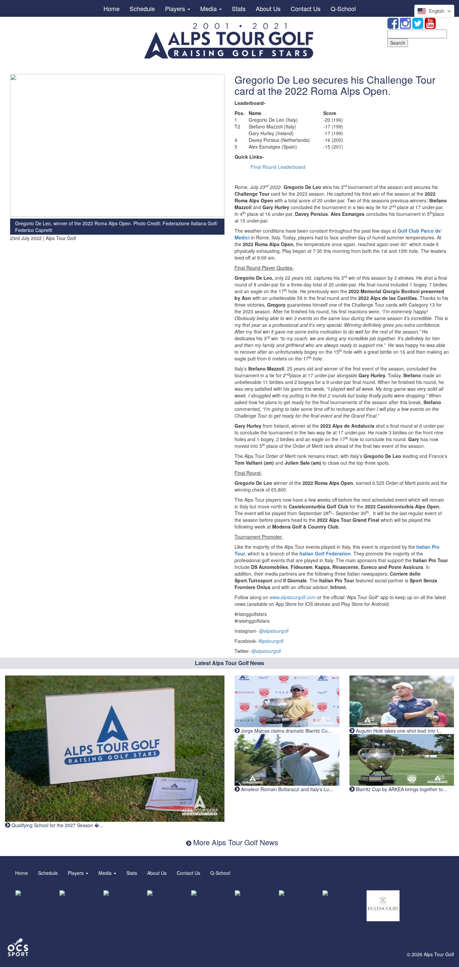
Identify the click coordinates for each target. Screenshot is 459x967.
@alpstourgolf (274, 630)
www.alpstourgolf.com (292, 597)
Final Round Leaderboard (278, 166)
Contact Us (306, 8)
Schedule (142, 8)
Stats (239, 8)
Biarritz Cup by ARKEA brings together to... (400, 789)
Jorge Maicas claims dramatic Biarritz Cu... (286, 730)
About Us (268, 8)
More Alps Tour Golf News (234, 842)
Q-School (343, 8)
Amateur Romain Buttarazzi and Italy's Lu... (286, 789)
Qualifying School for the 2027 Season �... (56, 825)
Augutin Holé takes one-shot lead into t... (398, 730)
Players (176, 8)
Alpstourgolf (271, 640)
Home (111, 8)
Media (209, 8)
